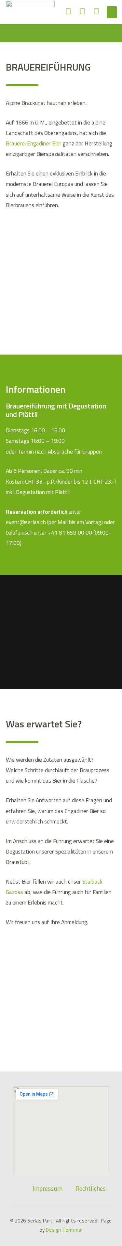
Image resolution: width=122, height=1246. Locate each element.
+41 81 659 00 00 (70, 532)
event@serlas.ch (26, 522)
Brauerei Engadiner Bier (33, 143)
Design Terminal (64, 1230)
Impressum (47, 1188)
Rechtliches (90, 1188)
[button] (112, 12)
